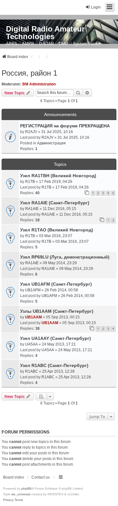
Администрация (51, 143)
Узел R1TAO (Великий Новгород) (56, 229)
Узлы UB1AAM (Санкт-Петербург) (56, 311)
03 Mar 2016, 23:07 (55, 236)
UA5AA (31, 344)
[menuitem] (8, 500)
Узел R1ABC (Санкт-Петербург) (54, 365)
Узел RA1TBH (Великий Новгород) (58, 175)
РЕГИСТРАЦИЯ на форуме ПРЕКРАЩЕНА (65, 125)
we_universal (20, 494)
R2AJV (31, 132)
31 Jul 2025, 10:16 (57, 132)
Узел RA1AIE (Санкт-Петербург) (54, 202)
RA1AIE (32, 208)
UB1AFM (33, 290)
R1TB (30, 181)
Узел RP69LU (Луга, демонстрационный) (65, 256)
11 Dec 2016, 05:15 (59, 208)
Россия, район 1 (29, 73)
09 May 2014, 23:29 (60, 263)
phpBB (26, 488)
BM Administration (39, 84)
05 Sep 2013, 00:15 (63, 317)
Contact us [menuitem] (40, 477)
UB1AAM (33, 317)
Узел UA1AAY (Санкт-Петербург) (55, 338)
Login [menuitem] (96, 7)
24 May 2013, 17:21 (59, 344)
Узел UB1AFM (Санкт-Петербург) (56, 284)
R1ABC (31, 371)
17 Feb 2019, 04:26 (55, 181)
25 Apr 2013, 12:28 (58, 371)
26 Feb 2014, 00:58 (61, 290)
